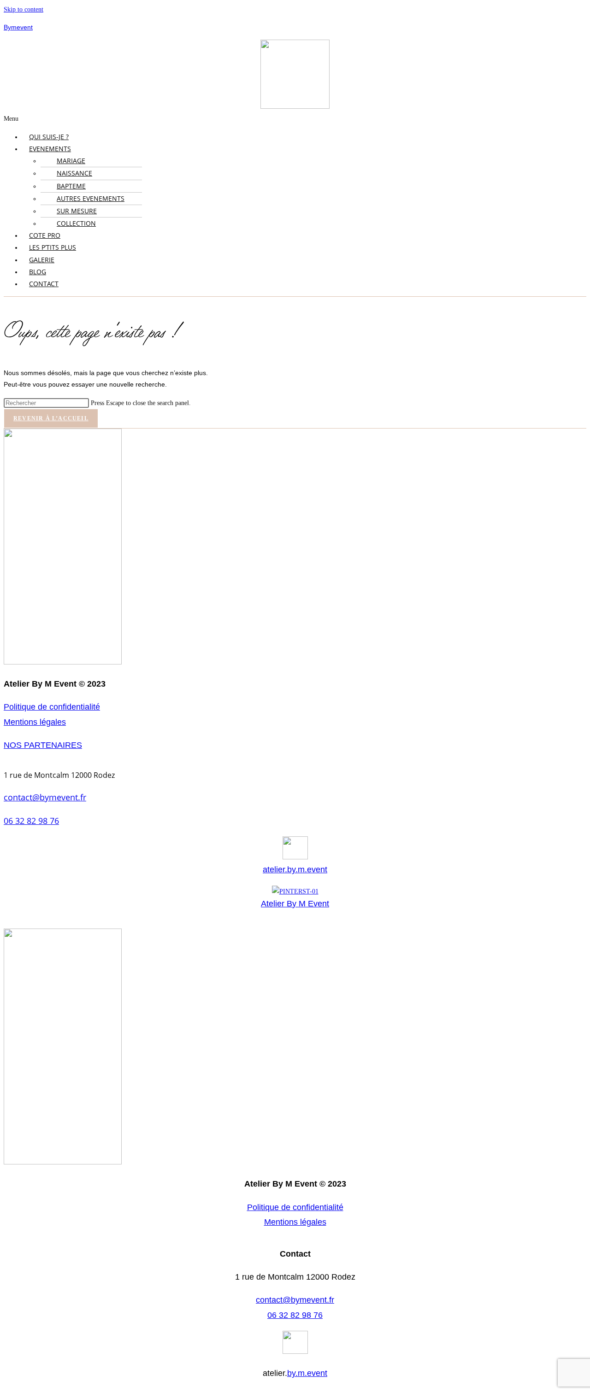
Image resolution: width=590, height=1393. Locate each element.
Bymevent (18, 27)
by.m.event (307, 1373)
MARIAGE (71, 160)
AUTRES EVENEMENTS (90, 198)
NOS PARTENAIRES (43, 745)
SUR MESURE (77, 210)
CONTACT (44, 283)
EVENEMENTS (50, 148)
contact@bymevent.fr (45, 797)
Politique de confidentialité (52, 706)
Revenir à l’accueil (50, 418)
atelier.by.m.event (295, 869)
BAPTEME (71, 186)
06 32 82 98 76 (31, 820)
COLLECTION (76, 223)
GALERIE (41, 259)
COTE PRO (44, 235)
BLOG (37, 271)
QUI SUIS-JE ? (49, 136)
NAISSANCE (74, 173)
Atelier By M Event (295, 903)
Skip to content (23, 9)
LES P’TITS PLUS (52, 247)
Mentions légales (35, 722)
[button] (295, 118)
